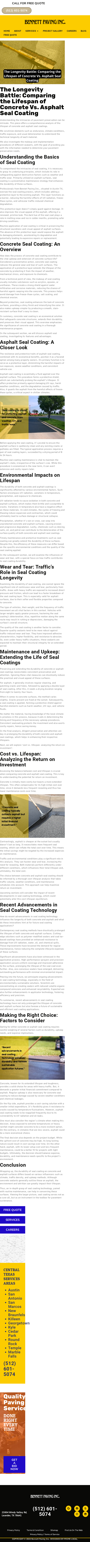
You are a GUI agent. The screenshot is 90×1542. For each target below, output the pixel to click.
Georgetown (19, 1323)
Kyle (12, 1327)
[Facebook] (77, 1508)
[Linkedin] (85, 1514)
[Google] (68, 1508)
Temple (14, 1348)
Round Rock (14, 1341)
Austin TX (57, 188)
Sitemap (54, 1530)
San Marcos (14, 1304)
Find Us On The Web (74, 1530)
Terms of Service (52, 1534)
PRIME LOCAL (70, 1538)
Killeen (14, 1319)
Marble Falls (14, 1354)
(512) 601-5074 (10, 1368)
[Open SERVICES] (38, 31)
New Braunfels (16, 1312)
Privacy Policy (13, 1530)
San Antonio (15, 1296)
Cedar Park (13, 1333)
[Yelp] (85, 1508)
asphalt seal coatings (36, 126)
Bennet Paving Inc (29, 188)
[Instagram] (77, 1514)
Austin (14, 1290)
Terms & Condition (35, 1530)
